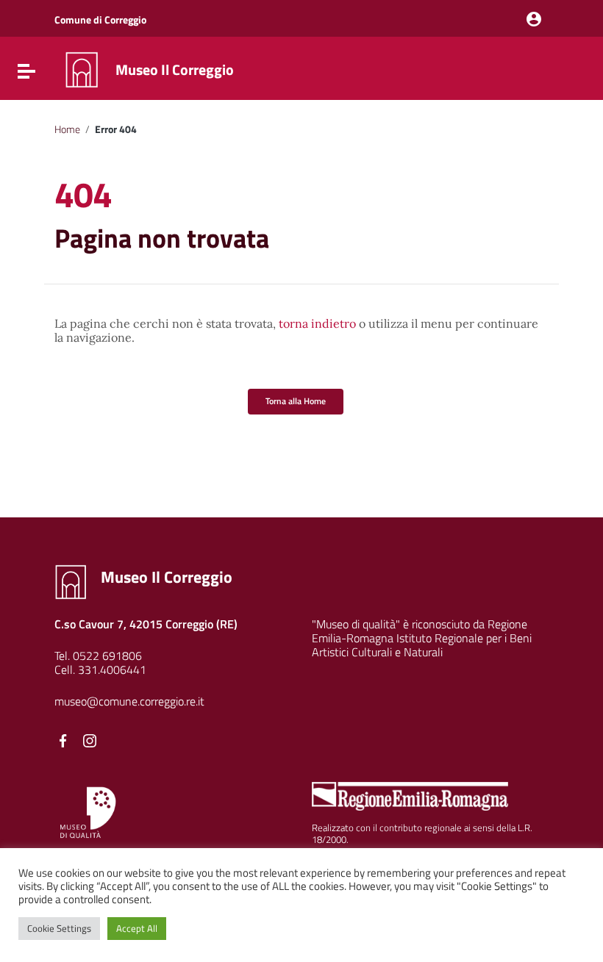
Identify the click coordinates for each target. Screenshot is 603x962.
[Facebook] (63, 741)
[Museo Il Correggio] (82, 68)
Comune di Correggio (100, 19)
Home (67, 129)
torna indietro (317, 323)
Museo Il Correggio (174, 69)
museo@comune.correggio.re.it (129, 701)
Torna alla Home (295, 401)
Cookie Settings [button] (59, 928)
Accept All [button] (136, 928)
